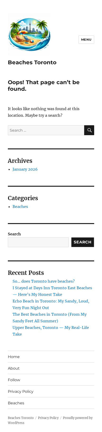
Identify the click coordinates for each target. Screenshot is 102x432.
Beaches (20, 206)
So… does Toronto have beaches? (44, 281)
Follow (14, 380)
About (14, 368)
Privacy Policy (20, 391)
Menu (86, 39)
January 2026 (25, 169)
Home (14, 356)
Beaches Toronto (32, 62)
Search (14, 234)
